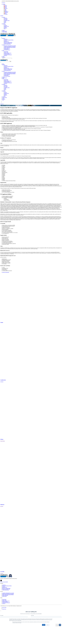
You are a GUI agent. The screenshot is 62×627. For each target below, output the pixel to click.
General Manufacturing (7, 70)
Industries (3, 38)
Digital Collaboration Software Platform (9, 47)
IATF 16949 (6, 18)
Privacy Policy (4, 607)
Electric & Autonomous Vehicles (8, 66)
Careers (3, 56)
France (6, 7)
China (6, 6)
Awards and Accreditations (8, 54)
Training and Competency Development (9, 46)
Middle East (6, 11)
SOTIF (5, 21)
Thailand (6, 14)
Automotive (5, 39)
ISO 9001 (5, 85)
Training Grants (4, 77)
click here (1, 506)
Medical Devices (6, 41)
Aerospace (5, 40)
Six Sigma (5, 25)
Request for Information (5, 272)
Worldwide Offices (6, 53)
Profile (3, 50)
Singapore (6, 12)
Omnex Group (6, 52)
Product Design (6, 75)
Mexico (6, 10)
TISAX (5, 22)
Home (3, 63)
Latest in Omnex (4, 97)
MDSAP (5, 94)
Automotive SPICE (7, 20)
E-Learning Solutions (7, 49)
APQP (5, 24)
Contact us (3, 57)
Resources (3, 2)
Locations (3, 4)
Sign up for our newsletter (4, 581)
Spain (5, 13)
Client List (5, 55)
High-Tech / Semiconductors (8, 42)
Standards (1, 15)
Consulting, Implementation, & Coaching (10, 45)
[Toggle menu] (0, 62)
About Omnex (6, 51)
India (5, 9)
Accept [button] (43, 624)
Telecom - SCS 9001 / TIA (8, 43)
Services (3, 44)
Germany (6, 8)
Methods (3, 23)
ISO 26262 (5, 19)
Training (3, 30)
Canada (6, 5)
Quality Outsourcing (7, 48)
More (5, 28)
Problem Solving (6, 26)
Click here (1, 381)
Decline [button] (47, 624)
